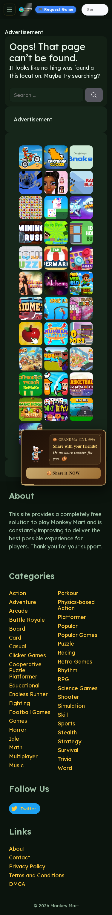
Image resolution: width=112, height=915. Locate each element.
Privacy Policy (27, 866)
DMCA (17, 884)
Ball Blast (81, 189)
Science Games (78, 688)
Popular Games (77, 635)
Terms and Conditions (37, 875)
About (17, 848)
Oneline (56, 315)
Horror (18, 729)
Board (17, 628)
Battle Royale (27, 619)
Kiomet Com (31, 315)
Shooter (68, 696)
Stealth (67, 732)
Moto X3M (31, 163)
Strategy (69, 741)
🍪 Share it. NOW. (63, 473)
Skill (63, 714)
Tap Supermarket (56, 264)
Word (65, 768)
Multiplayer (23, 756)
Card (15, 637)
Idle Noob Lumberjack (56, 365)
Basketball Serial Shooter (81, 390)
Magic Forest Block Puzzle (31, 416)
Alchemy (56, 290)
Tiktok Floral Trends (56, 189)
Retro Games (75, 661)
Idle (14, 738)
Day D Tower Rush (31, 365)
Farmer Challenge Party (56, 390)
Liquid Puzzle (31, 264)
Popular (68, 626)
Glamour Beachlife (31, 290)
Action (17, 593)
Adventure (22, 602)
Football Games (29, 712)
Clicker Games (27, 655)
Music (16, 765)
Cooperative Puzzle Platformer (25, 670)
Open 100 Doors (81, 340)
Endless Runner (28, 694)
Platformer (72, 617)
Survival (68, 750)
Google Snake (81, 163)
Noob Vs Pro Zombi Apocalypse (56, 239)
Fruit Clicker (31, 340)
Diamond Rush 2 (81, 214)
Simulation (71, 705)
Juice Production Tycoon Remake (31, 390)
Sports (66, 723)
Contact (19, 857)
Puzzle (66, 643)
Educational (24, 685)
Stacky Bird (56, 214)
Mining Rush (31, 239)
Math (15, 747)
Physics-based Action (76, 605)
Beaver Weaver (81, 315)
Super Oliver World (81, 290)
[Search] (94, 95)
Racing (66, 652)
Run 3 (30, 189)
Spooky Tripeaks (56, 416)
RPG (63, 679)
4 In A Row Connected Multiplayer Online (81, 264)
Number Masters (56, 340)
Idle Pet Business (81, 365)
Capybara (56, 163)
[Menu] (10, 10)
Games (18, 720)
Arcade (18, 610)
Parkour (68, 593)
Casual (17, 646)
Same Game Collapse (31, 214)
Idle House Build (81, 239)
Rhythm (67, 670)
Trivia (64, 759)
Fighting (19, 703)
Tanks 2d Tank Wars (81, 416)
